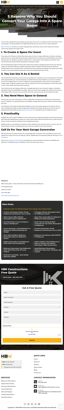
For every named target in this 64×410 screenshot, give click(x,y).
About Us (37, 362)
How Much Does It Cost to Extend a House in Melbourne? (16, 223)
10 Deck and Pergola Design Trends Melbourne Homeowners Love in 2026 (17, 213)
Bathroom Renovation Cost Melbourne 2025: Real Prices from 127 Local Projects (17, 250)
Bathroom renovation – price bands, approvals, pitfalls (16, 255)
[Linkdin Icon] (35, 404)
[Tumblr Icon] (39, 404)
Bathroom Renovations (8, 381)
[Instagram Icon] (28, 404)
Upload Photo (7, 325)
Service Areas (38, 367)
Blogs (35, 370)
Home (36, 359)
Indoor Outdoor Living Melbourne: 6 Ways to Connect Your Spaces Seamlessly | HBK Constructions (46, 243)
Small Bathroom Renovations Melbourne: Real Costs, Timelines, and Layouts (47, 250)
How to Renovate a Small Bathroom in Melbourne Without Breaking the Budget (17, 230)
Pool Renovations (6, 397)
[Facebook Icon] (25, 404)
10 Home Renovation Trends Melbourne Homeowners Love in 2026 (47, 229)
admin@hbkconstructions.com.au (49, 387)
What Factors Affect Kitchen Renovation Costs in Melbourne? (15, 218)
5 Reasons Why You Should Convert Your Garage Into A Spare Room (27, 209)
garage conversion (27, 110)
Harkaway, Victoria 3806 (15, 140)
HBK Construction (6, 46)
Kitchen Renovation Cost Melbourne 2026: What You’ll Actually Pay (16, 242)
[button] (61, 2)
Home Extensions (7, 389)
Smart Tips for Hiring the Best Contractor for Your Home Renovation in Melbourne (47, 223)
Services (36, 364)
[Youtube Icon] (32, 404)
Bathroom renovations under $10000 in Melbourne (47, 236)
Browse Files (32, 334)
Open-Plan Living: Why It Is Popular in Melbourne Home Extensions (47, 218)
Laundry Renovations (7, 394)
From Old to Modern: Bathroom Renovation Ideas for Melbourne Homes (15, 236)
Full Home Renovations (8, 386)
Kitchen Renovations (7, 383)
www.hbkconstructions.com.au (10, 195)
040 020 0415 (42, 382)
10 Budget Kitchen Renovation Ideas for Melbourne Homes (47, 213)
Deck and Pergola (6, 392)
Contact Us (37, 372)
